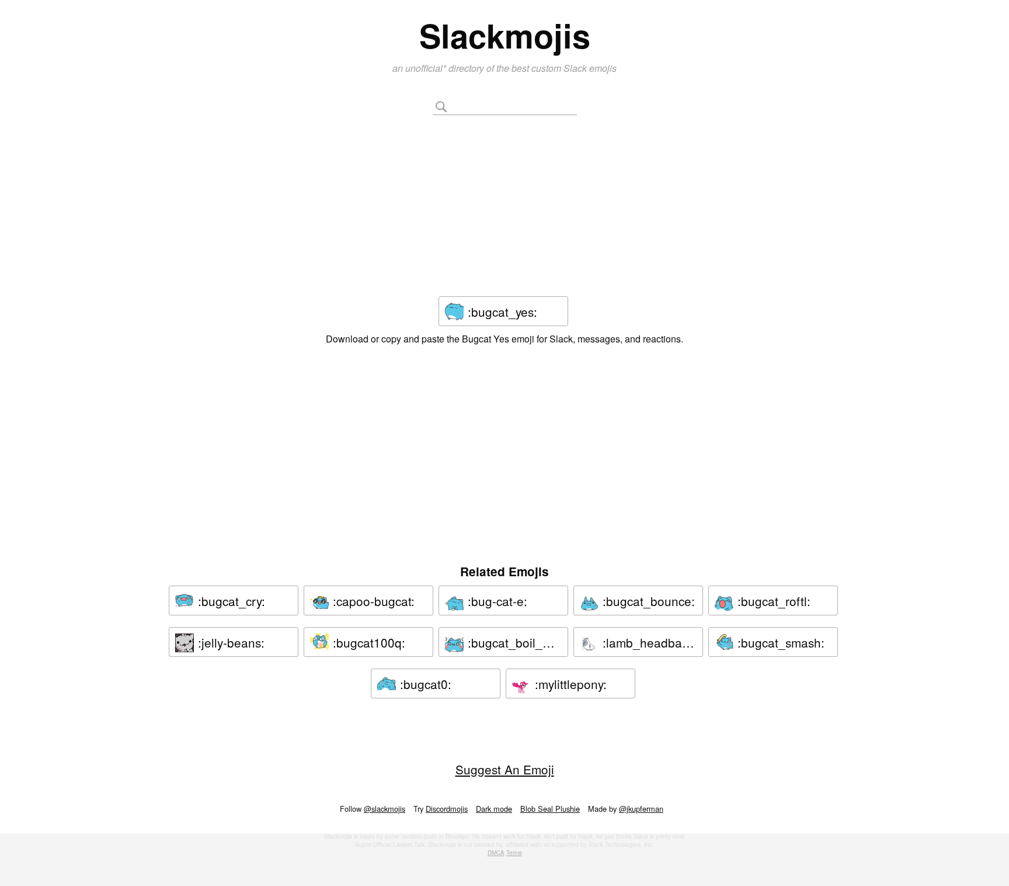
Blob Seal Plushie (550, 808)
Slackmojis (504, 35)
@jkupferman (641, 808)
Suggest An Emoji (504, 769)
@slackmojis (384, 808)
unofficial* (426, 68)
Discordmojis (447, 808)
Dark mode (494, 808)
